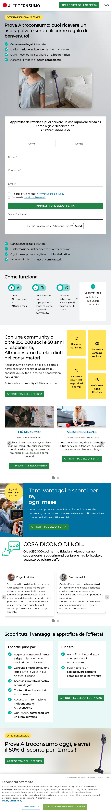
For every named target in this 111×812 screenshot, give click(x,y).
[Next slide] (101, 443)
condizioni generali (35, 197)
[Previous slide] (9, 443)
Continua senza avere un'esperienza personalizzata (88, 777)
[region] (55, 793)
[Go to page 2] (58, 478)
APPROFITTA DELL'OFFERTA (79, 5)
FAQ (106, 5)
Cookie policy (16, 801)
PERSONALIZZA (31, 806)
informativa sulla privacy (50, 193)
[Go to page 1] (53, 477)
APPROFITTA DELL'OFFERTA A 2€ (81, 698)
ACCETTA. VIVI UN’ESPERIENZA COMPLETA (65, 806)
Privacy (5, 801)
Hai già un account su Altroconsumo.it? (54, 226)
